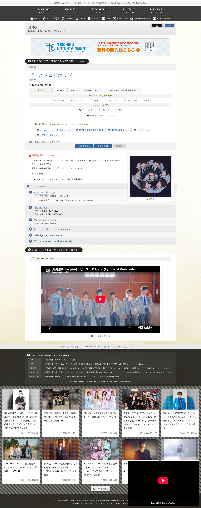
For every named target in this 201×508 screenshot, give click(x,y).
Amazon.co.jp (46, 130)
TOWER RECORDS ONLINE (91, 130)
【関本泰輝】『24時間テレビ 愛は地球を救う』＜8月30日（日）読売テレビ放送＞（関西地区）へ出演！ (82, 376)
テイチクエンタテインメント (67, 347)
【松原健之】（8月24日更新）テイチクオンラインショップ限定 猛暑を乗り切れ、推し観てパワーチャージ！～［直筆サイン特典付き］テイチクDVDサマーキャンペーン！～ (107, 372)
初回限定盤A (84, 146)
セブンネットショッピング (51, 135)
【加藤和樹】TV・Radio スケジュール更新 (59, 360)
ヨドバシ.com (143, 130)
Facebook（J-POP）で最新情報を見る (84, 381)
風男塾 (106, 347)
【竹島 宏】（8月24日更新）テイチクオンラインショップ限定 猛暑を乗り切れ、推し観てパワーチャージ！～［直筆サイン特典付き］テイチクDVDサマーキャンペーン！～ (106, 368)
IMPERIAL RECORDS (91, 347)
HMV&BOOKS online (120, 130)
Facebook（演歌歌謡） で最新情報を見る (116, 381)
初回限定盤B (103, 146)
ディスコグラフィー (121, 347)
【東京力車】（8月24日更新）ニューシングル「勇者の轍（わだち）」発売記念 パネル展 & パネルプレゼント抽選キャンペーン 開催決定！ (94, 364)
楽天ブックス (65, 130)
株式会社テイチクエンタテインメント (101, 503)
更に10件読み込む (100, 489)
